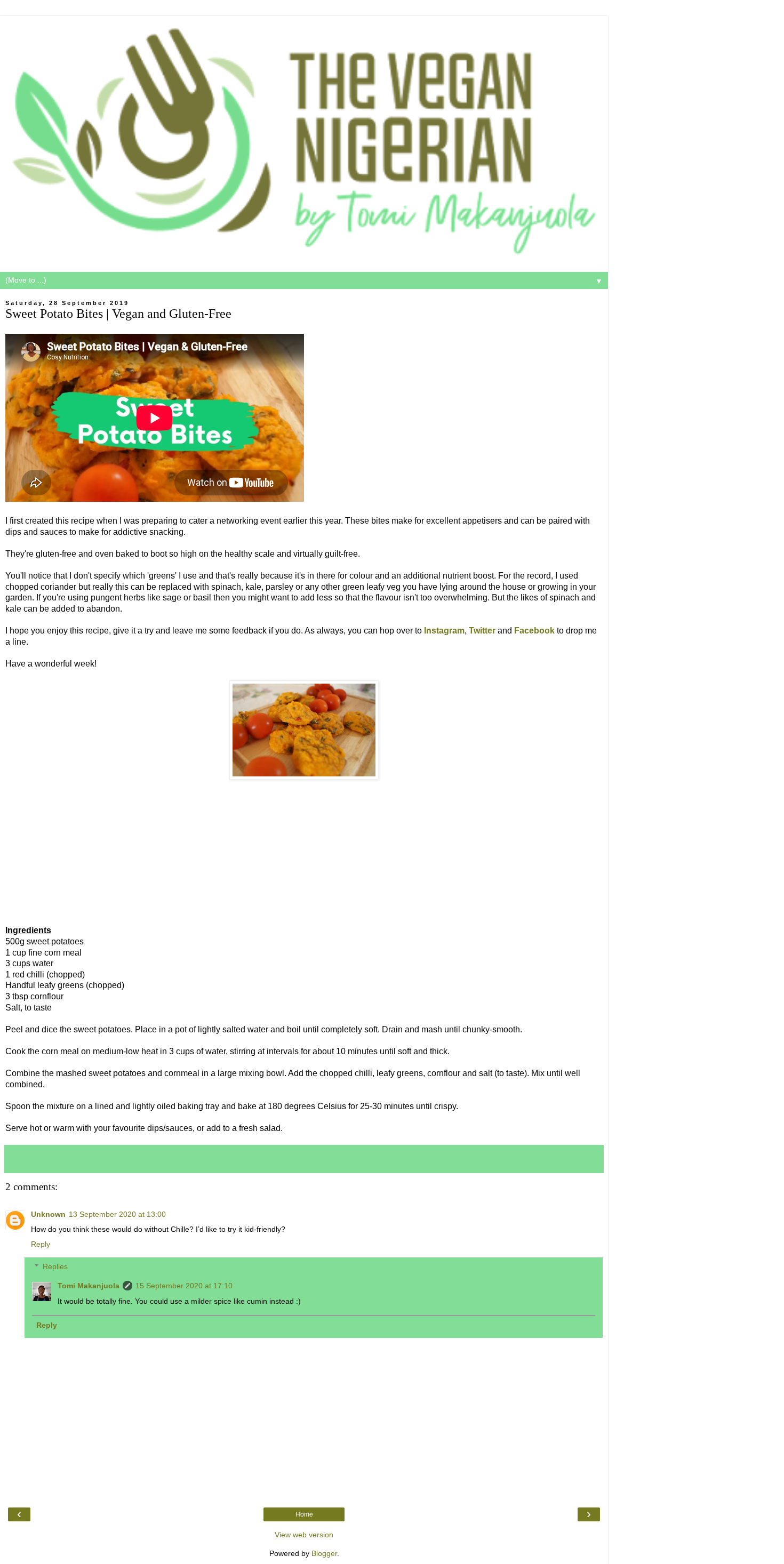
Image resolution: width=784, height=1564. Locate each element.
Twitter (482, 630)
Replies (55, 1266)
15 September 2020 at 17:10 (184, 1285)
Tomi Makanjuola (88, 1285)
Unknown (48, 1214)
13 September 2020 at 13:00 (117, 1214)
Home (304, 1514)
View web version (304, 1534)
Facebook (534, 630)
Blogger (324, 1553)
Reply (40, 1244)
